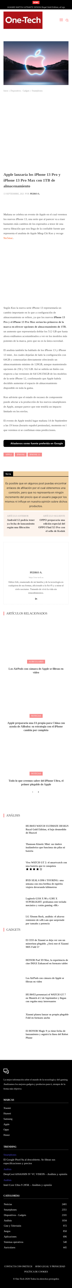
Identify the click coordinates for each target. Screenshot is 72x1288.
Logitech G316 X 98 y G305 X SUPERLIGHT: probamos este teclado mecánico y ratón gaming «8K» (46, 902)
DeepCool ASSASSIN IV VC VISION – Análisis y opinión (35, 1174)
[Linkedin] (36, 598)
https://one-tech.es (36, 577)
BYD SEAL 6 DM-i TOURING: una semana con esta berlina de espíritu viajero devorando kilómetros (45, 884)
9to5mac (8, 238)
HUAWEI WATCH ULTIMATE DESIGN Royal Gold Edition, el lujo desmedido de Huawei (47, 829)
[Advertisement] (36, 134)
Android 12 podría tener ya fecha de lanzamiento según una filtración (21, 524)
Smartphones (37, 91)
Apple (8, 454)
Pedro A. (35, 194)
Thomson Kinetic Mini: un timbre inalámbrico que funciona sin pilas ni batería (45, 847)
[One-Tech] (22, 20)
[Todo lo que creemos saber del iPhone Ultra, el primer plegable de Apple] (36, 753)
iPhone (21, 454)
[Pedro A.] (36, 557)
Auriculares (36, 661)
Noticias (36, 716)
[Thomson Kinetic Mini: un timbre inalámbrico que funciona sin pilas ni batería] (13, 847)
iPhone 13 (35, 454)
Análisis (7, 1169)
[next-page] (38, 792)
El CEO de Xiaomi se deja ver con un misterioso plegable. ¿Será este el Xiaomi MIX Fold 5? (47, 943)
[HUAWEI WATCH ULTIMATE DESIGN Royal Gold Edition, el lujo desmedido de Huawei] (13, 829)
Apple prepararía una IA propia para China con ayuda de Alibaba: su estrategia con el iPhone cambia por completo (36, 726)
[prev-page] (32, 792)
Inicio (5, 91)
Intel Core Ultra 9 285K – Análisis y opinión (27, 1185)
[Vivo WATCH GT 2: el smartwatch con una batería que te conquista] (13, 865)
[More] (62, 202)
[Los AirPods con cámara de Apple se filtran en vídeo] (36, 641)
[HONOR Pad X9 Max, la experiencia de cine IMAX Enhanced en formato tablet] (13, 961)
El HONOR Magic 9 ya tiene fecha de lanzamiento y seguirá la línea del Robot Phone (47, 1034)
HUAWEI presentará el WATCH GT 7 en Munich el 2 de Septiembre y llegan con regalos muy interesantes (46, 998)
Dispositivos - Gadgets (20, 91)
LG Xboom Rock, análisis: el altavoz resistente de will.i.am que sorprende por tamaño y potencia (45, 920)
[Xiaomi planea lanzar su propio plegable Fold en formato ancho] (13, 1016)
